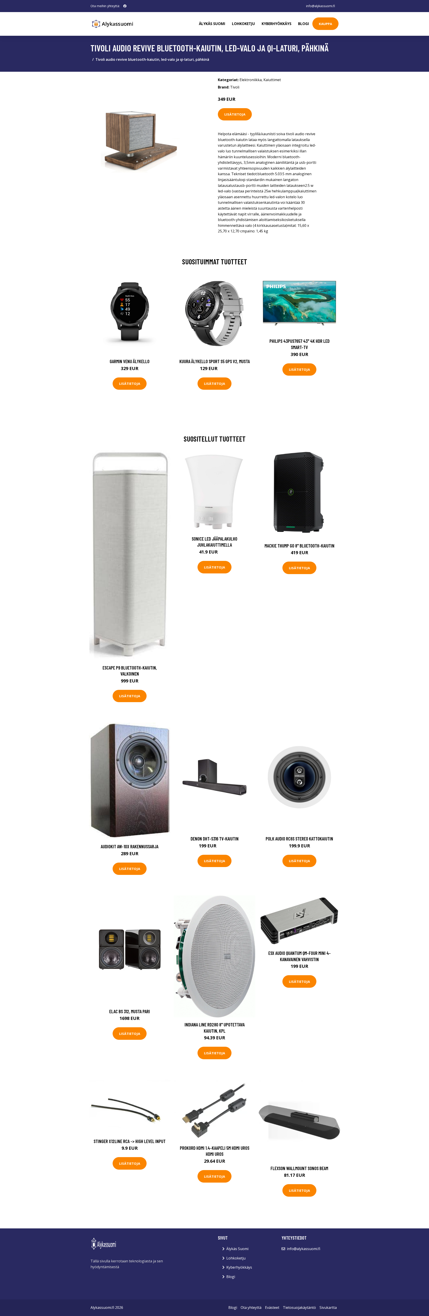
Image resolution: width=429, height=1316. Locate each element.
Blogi (303, 23)
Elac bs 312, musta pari (129, 1011)
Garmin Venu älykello (129, 361)
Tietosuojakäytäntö (299, 1307)
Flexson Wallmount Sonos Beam (299, 1168)
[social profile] (125, 6)
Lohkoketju (243, 23)
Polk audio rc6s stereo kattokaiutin (299, 838)
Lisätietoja (234, 114)
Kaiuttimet (272, 79)
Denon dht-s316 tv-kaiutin (215, 838)
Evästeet (272, 1307)
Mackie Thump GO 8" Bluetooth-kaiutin (299, 545)
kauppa (325, 23)
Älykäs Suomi (237, 1248)
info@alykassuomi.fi (320, 6)
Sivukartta (328, 1307)
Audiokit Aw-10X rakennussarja (129, 846)
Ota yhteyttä (251, 1307)
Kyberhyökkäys (276, 23)
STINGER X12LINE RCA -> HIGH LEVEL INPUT (130, 1141)
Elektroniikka (251, 79)
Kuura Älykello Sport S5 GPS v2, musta (214, 361)
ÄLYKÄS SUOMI (212, 23)
